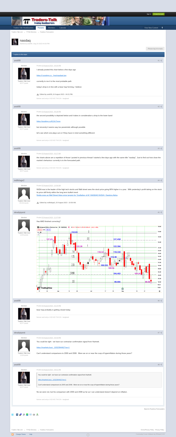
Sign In (149, 14)
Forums (41, 28)
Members (51, 28)
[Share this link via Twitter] (12, 414)
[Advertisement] (47, 6)
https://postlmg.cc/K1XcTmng (48, 121)
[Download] (37, 414)
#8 (159, 365)
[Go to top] (88, 434)
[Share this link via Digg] (17, 414)
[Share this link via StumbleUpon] (27, 414)
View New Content (151, 28)
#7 (159, 333)
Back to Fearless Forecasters (154, 409)
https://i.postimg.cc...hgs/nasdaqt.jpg (51, 75)
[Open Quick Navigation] (162, 28)
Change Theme (21, 434)
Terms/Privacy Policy (147, 430)
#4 (159, 180)
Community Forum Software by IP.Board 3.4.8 (150, 434)
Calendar (62, 28)
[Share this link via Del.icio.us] (20, 414)
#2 (159, 107)
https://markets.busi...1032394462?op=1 (53, 347)
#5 (159, 212)
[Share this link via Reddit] (24, 414)
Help (30, 434)
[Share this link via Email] (31, 414)
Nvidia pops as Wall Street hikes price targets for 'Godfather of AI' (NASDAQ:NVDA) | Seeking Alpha (77, 195)
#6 (159, 301)
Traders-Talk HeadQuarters (23, 28)
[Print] (34, 414)
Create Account (158, 14)
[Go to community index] (60, 21)
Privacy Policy (159, 430)
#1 (159, 60)
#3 (159, 148)
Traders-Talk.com (17, 430)
